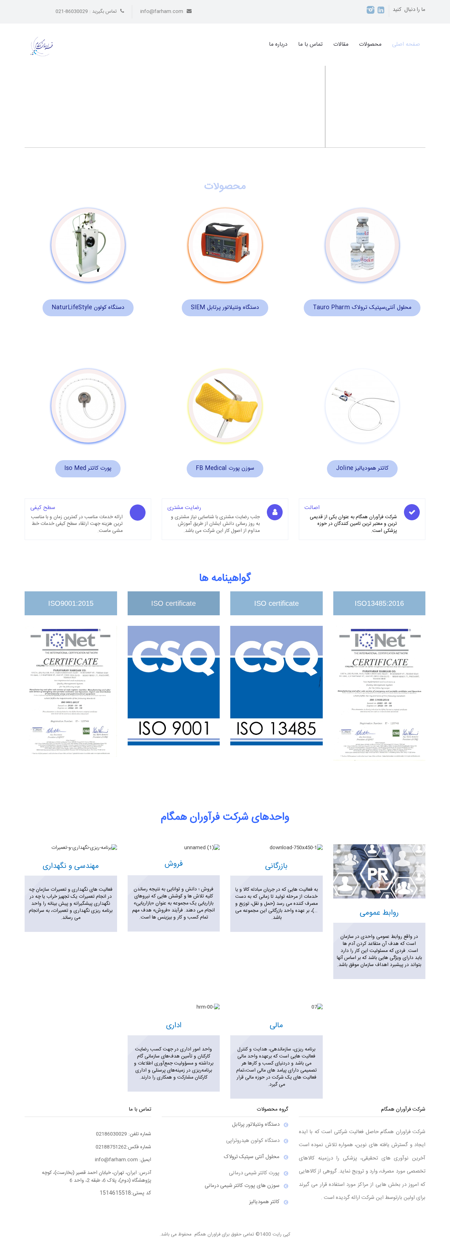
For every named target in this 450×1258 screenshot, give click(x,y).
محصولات (370, 44)
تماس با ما (310, 44)
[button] (35, 95)
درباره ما (278, 44)
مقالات (340, 44)
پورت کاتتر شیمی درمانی (254, 1173)
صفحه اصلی (406, 44)
